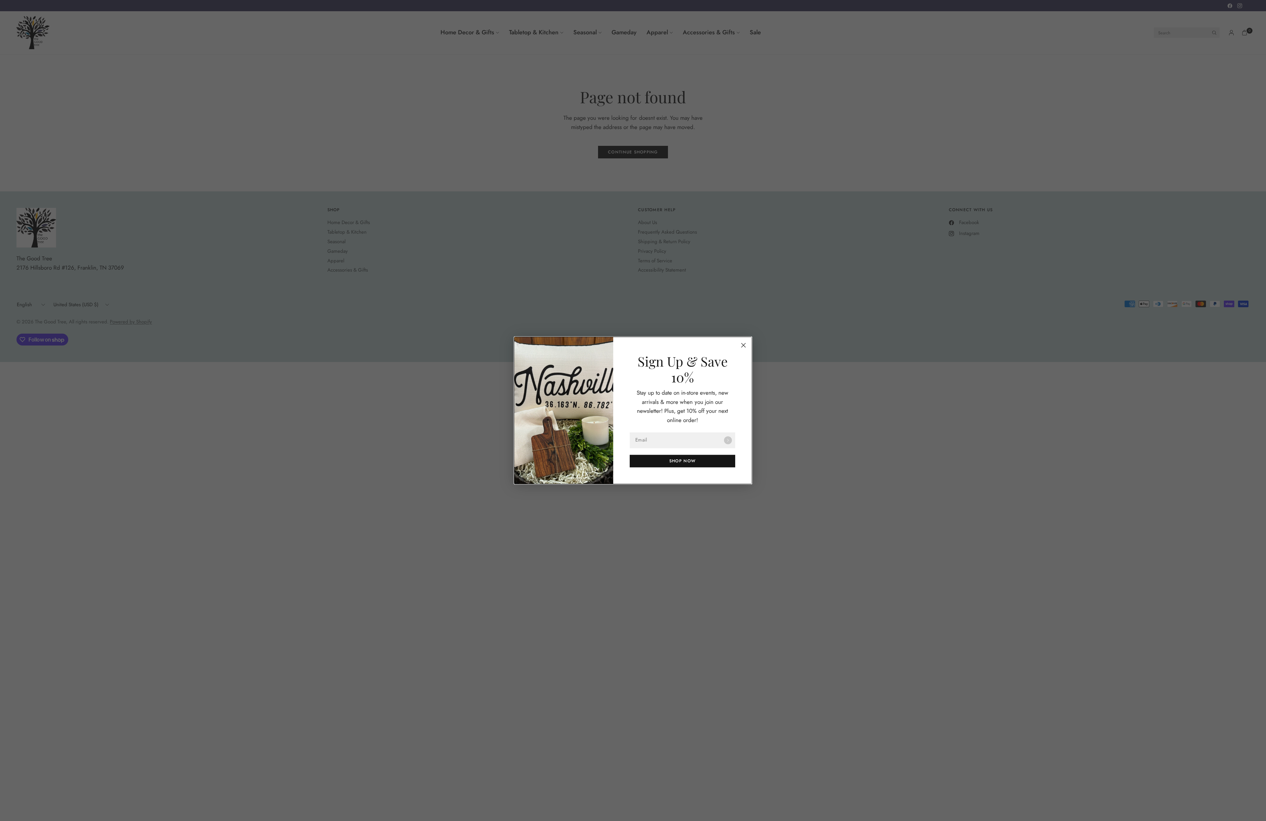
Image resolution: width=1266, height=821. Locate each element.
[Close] (743, 345)
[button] (682, 461)
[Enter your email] (728, 440)
